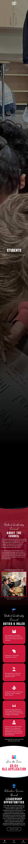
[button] (14, 841)
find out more (14, 829)
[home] (14, 3)
